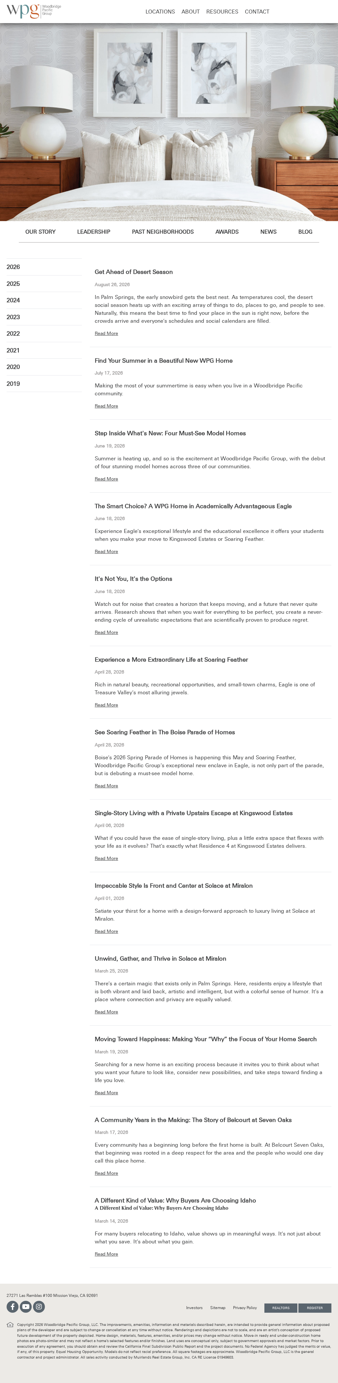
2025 (13, 283)
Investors (195, 1307)
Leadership (93, 232)
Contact (257, 12)
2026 (13, 266)
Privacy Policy (245, 1307)
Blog (305, 232)
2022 (13, 333)
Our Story (40, 232)
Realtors (280, 1308)
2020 (13, 366)
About (191, 12)
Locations (160, 12)
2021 (13, 350)
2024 (13, 300)
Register (315, 1308)
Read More (106, 333)
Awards (227, 232)
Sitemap (218, 1307)
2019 (13, 383)
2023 (13, 316)
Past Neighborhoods (163, 232)
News (268, 232)
